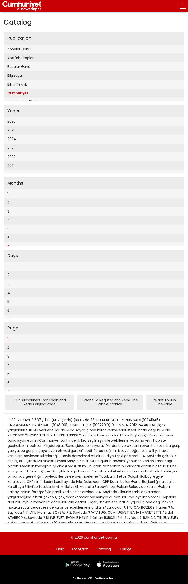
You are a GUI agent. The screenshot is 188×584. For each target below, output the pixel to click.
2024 (11, 139)
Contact (80, 549)
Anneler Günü (19, 49)
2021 (10, 165)
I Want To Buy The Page (164, 402)
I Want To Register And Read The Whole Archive (110, 402)
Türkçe (126, 549)
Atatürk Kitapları (20, 57)
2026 (11, 121)
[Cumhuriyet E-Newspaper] (21, 6)
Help (60, 549)
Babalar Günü (18, 66)
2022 (11, 156)
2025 (11, 130)
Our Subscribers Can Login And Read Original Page (39, 402)
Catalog (103, 549)
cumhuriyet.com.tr (100, 537)
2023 (11, 148)
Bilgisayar (15, 75)
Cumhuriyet (17, 93)
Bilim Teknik (17, 84)
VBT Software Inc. (101, 578)
